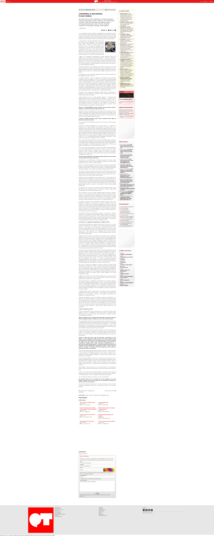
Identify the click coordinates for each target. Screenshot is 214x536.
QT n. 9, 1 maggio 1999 (85, 411)
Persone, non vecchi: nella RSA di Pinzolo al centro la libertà (126, 217)
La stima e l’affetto (124, 208)
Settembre (124, 267)
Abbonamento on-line (103, 515)
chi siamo (56, 515)
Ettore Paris (83, 28)
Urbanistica (95, 395)
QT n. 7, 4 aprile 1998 (104, 404)
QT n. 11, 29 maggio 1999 (104, 411)
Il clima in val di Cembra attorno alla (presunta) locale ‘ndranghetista (126, 23)
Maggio (126, 276)
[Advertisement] (97, 438)
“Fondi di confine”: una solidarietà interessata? (125, 212)
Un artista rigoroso (124, 215)
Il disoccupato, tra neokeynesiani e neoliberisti (87, 391)
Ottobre (126, 264)
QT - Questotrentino (124, 209)
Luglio (125, 270)
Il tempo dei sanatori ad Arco (126, 221)
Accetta (53, 535)
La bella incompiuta (124, 220)
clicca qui (49, 535)
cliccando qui (89, 473)
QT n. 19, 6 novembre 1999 (105, 418)
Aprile (124, 279)
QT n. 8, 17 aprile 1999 (86, 9)
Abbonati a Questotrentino (126, 107)
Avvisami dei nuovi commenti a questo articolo (91, 478)
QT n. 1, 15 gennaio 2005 (85, 423)
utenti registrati (101, 458)
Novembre (123, 262)
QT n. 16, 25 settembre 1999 (86, 416)
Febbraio (126, 254)
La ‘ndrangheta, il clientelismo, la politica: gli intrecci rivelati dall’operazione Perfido (126, 36)
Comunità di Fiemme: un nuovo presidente (125, 224)
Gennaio (126, 256)
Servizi (93, 9)
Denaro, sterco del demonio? (126, 225)
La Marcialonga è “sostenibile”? (127, 206)
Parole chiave (101, 510)
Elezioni (87, 395)
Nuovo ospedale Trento (104, 395)
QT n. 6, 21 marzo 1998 (85, 404)
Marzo (126, 282)
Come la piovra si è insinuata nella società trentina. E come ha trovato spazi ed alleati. (126, 41)
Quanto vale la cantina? (110, 390)
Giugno (124, 273)
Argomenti (101, 511)
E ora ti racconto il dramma (126, 219)
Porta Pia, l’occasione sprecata (126, 213)
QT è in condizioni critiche (125, 99)
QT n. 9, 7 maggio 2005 (104, 423)
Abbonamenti (101, 514)
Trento (90, 395)
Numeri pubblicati (102, 509)
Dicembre (122, 259)
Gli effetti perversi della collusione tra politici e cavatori (126, 80)
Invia (98, 493)
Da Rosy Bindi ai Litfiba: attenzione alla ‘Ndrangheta (126, 85)
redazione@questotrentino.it (60, 514)
